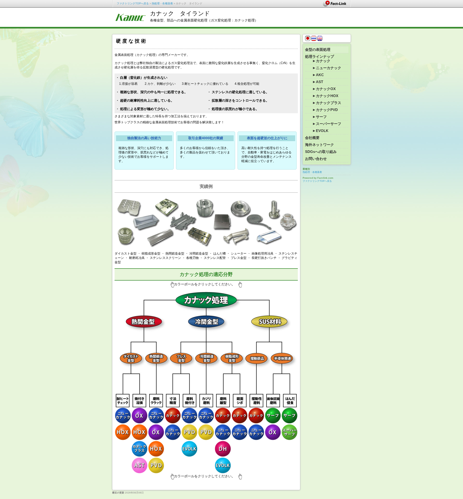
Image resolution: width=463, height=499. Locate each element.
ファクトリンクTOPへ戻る (133, 3)
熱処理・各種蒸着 (162, 3)
